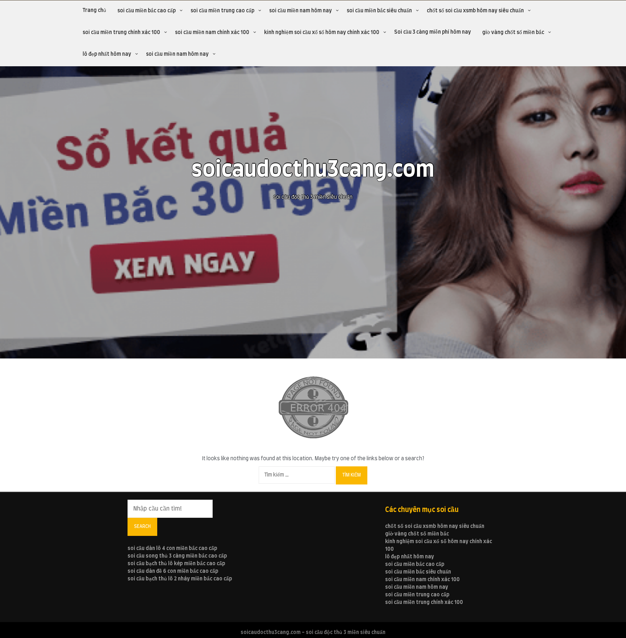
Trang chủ (94, 10)
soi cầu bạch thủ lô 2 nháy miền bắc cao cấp (180, 579)
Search (142, 526)
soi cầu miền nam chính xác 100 (212, 32)
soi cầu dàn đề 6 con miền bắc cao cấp (173, 571)
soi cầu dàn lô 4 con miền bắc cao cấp (172, 548)
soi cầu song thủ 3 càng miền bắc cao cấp (177, 556)
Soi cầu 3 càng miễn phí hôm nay (432, 32)
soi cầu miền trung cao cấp (222, 10)
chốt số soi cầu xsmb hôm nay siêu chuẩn (475, 10)
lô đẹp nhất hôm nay (107, 54)
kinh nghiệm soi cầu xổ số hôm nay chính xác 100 (321, 32)
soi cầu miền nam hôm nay (300, 10)
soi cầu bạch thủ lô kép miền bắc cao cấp (176, 563)
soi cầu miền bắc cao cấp (146, 10)
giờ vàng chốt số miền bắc (513, 32)
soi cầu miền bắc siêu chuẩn (379, 10)
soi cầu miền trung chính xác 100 (121, 32)
